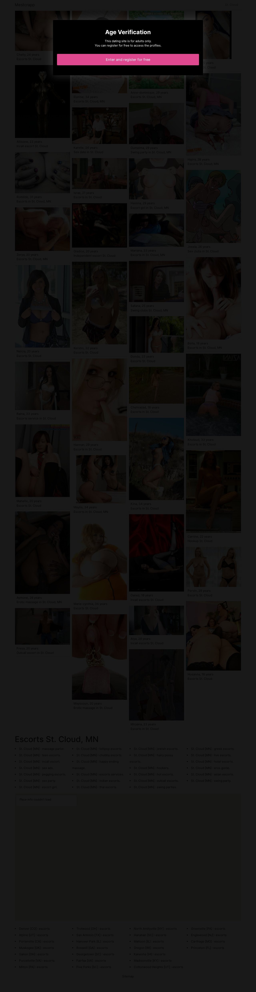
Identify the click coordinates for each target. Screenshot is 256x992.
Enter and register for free (128, 59)
